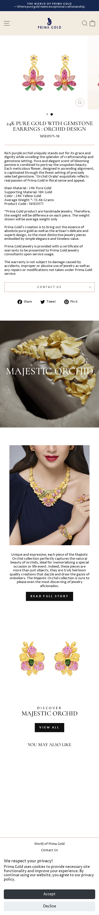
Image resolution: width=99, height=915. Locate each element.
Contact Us (49, 850)
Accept (49, 894)
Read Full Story (49, 596)
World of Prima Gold (49, 844)
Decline (49, 906)
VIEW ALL (49, 727)
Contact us (49, 287)
